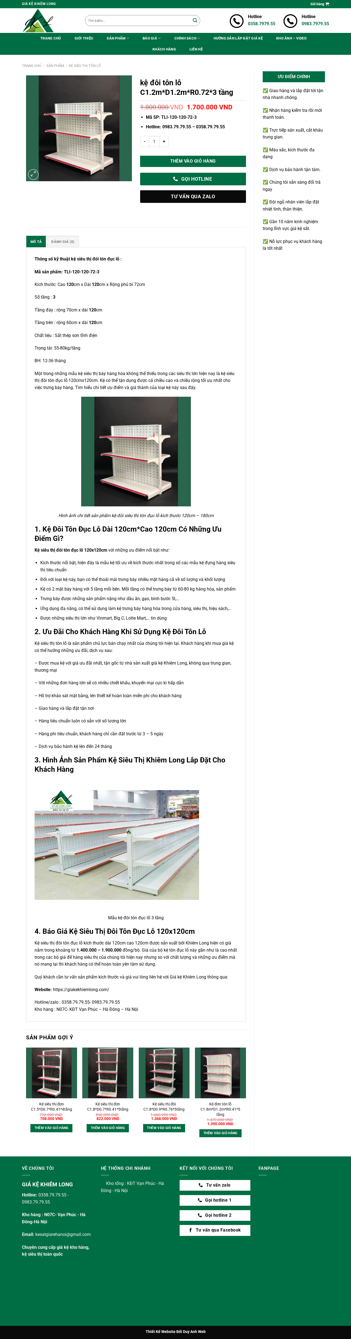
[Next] (246, 1097)
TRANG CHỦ (50, 38)
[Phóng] (33, 174)
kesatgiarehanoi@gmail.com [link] (63, 1234)
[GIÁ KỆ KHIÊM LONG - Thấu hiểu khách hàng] (49, 20)
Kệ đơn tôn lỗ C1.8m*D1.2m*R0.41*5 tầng (220, 1109)
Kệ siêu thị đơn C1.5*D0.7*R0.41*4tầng (51, 1107)
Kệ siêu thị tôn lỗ (85, 66)
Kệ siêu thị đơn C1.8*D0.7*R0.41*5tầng (107, 1107)
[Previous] (26, 1097)
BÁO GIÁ (150, 38)
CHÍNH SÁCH (185, 38)
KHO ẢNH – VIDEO (291, 38)
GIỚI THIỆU (84, 38)
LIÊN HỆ (196, 49)
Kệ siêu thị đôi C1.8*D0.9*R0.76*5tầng (164, 1107)
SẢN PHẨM (116, 38)
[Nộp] (195, 20)
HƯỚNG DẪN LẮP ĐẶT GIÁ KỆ (238, 38)
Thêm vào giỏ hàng (193, 161)
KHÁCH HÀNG (164, 49)
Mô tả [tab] (36, 242)
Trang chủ (31, 66)
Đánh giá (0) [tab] (62, 242)
